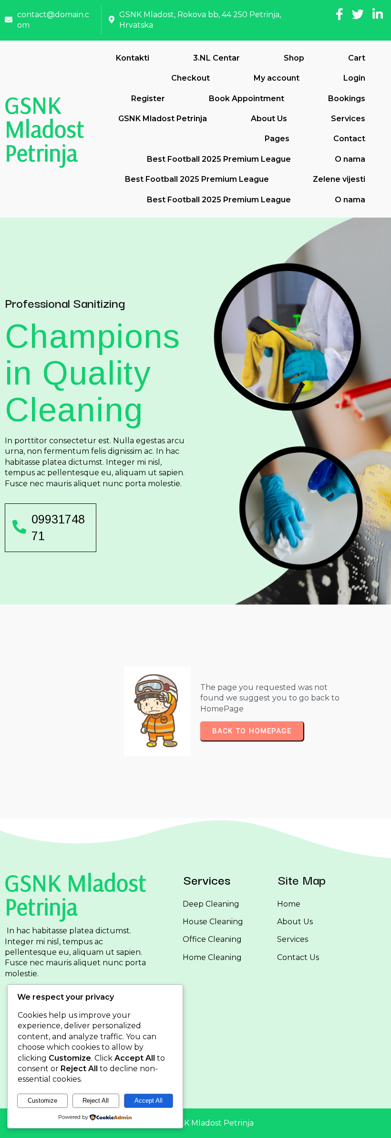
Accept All (148, 1100)
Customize (42, 1100)
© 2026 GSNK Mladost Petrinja (196, 1123)
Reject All (95, 1100)
